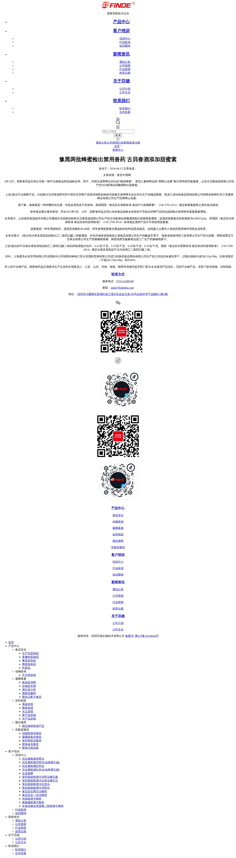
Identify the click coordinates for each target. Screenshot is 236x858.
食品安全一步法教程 (34, 795)
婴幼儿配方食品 (31, 696)
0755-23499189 (125, 281)
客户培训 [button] (121, 30)
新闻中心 (118, 149)
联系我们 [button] (121, 100)
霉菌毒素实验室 (31, 736)
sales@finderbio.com (122, 287)
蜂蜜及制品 (29, 664)
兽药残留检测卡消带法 (36, 787)
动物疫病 (118, 521)
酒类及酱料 (29, 693)
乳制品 (26, 667)
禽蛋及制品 (29, 660)
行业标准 (124, 42)
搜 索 (118, 135)
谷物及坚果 (29, 685)
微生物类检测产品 (33, 725)
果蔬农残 (27, 704)
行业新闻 (124, 69)
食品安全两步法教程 (34, 791)
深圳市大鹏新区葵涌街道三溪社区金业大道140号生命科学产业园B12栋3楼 (122, 294)
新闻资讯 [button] (121, 54)
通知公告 (124, 61)
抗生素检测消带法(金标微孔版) (41, 762)
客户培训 (118, 555)
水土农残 (27, 711)
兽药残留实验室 (31, 740)
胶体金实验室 (30, 744)
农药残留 (118, 534)
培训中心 (124, 38)
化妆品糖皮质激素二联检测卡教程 (43, 805)
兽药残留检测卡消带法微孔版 (40, 776)
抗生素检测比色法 (33, 765)
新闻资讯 (118, 582)
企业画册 (27, 773)
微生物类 (118, 540)
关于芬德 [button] (121, 81)
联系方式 (118, 274)
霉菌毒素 (118, 528)
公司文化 (124, 92)
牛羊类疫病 (29, 675)
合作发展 (124, 112)
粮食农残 (27, 707)
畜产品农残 (29, 715)
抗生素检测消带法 (33, 758)
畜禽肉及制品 (30, 656)
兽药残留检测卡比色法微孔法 (40, 780)
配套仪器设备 (30, 747)
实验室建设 (118, 547)
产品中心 (121, 21)
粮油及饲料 (29, 682)
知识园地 (124, 45)
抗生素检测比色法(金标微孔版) (41, 769)
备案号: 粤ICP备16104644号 (142, 635)
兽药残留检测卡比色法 (36, 784)
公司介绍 (124, 88)
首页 (117, 146)
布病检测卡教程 (31, 798)
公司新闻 (124, 65)
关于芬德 (118, 616)
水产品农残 (29, 718)
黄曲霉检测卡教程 (33, 802)
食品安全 (118, 515)
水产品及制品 (30, 653)
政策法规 (124, 72)
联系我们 (124, 108)
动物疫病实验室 (31, 733)
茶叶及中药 (29, 689)
